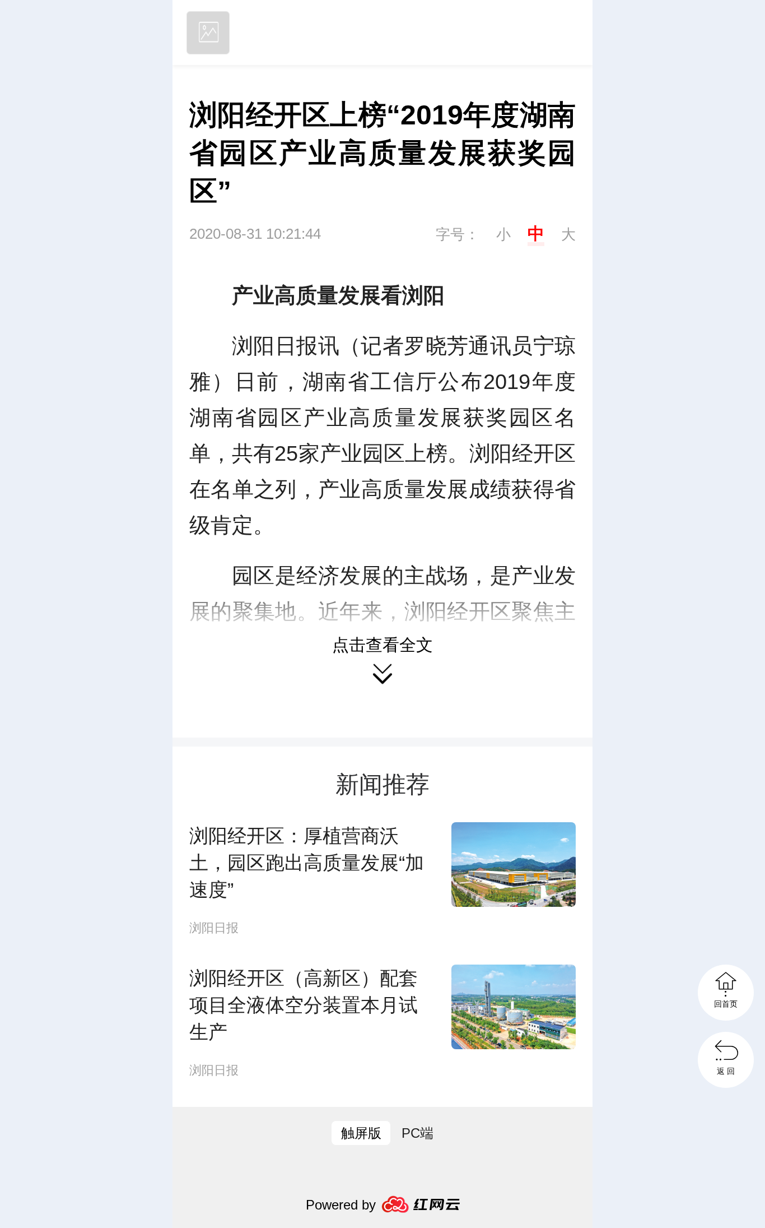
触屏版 (361, 1133)
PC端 (417, 1133)
